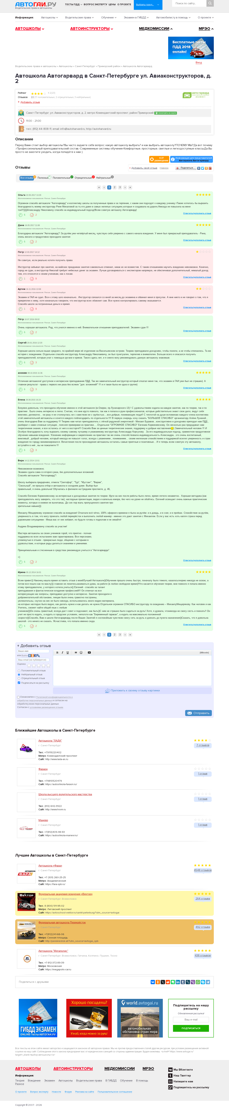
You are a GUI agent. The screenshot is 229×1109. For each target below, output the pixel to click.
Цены (112, 4)
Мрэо (148, 1068)
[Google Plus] (210, 168)
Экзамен (49, 1080)
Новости (56, 1091)
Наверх (164, 167)
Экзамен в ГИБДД (135, 17)
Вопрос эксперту (95, 4)
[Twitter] (202, 168)
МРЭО (204, 28)
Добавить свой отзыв (144, 167)
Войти (24, 655)
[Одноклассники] (206, 168)
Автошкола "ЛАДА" (50, 740)
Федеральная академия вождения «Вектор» (65, 894)
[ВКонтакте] (199, 168)
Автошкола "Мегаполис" (53, 950)
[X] (163, 982)
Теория (19, 1080)
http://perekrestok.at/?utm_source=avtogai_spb (71, 941)
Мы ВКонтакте (183, 1069)
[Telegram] (208, 982)
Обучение (107, 17)
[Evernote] (173, 982)
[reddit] (168, 982)
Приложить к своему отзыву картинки (135, 690)
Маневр (43, 820)
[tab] (27, 178)
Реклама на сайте (84, 1091)
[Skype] (203, 982)
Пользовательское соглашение (115, 1091)
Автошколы (48, 17)
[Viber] (193, 982)
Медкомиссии (154, 28)
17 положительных (45, 97)
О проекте (124, 4)
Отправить (201, 713)
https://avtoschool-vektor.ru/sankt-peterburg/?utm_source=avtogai (82, 912)
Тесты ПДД (72, 4)
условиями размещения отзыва (46, 707)
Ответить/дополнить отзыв (197, 213)
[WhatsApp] (198, 982)
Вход (199, 62)
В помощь (142, 1080)
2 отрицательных (65, 97)
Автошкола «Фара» (50, 865)
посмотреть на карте (167, 113)
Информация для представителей (194, 159)
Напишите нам (183, 1081)
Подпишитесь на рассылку (191, 1087)
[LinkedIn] (178, 982)
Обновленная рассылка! (191, 1013)
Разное (19, 1084)
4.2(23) (51, 93)
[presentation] (27, 178)
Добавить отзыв (30, 102)
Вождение (34, 1080)
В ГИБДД (111, 1080)
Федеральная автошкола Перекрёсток (62, 922)
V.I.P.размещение (161, 159)
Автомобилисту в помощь (172, 17)
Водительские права (78, 17)
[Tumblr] (183, 982)
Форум (68, 1091)
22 (32, 97)
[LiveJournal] (188, 982)
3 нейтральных (82, 97)
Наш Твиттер (182, 1075)
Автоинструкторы (90, 28)
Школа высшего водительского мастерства (65, 794)
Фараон (43, 769)
